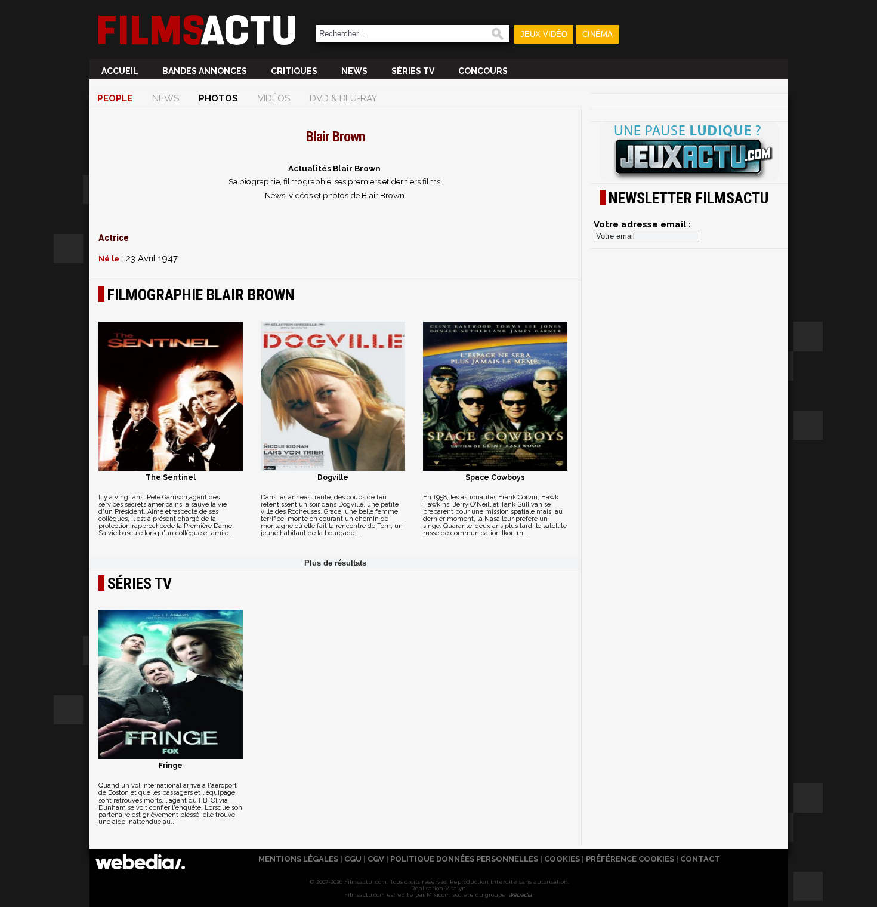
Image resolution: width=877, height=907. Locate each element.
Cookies (562, 858)
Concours (483, 71)
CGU (353, 858)
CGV (376, 858)
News (354, 71)
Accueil (119, 71)
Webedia (520, 894)
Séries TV (412, 71)
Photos (218, 98)
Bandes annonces (204, 71)
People (114, 98)
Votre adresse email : (642, 224)
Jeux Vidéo (543, 34)
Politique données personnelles (464, 858)
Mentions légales (298, 858)
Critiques (294, 71)
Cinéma (597, 34)
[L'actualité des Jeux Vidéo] (689, 152)
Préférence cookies (630, 858)
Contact (700, 858)
